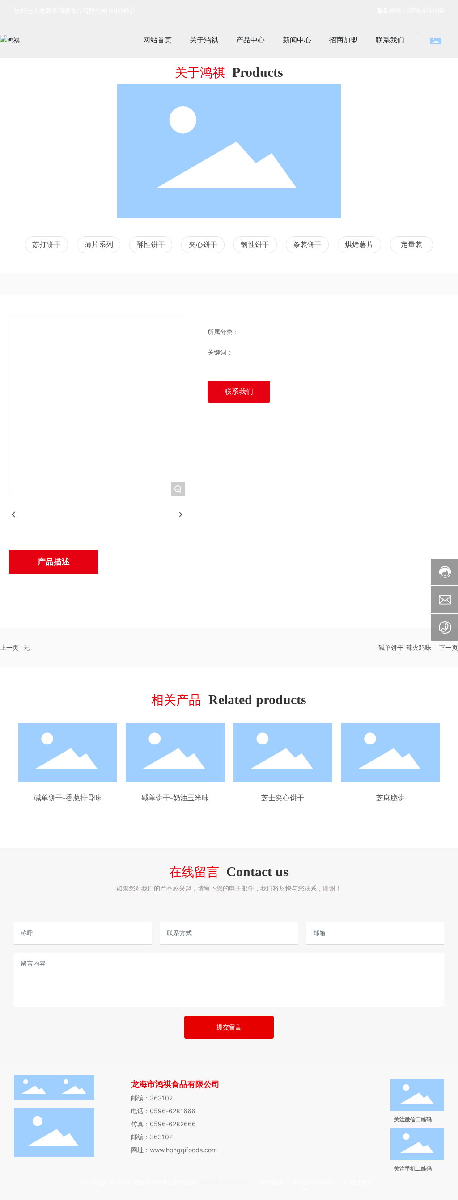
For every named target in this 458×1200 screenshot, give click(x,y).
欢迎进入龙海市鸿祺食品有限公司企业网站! (74, 11)
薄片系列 (99, 244)
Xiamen (324, 1182)
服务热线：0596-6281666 (410, 11)
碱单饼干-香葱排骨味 (68, 797)
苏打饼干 (46, 244)
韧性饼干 (255, 244)
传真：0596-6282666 (163, 1124)
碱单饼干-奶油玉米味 (175, 797)
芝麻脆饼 (390, 797)
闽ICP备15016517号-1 (227, 1182)
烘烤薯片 (359, 244)
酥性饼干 (150, 244)
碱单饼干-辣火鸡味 (404, 647)
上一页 (9, 647)
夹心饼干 (203, 244)
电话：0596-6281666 (163, 1111)
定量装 (411, 244)
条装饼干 (307, 244)
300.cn (303, 1182)
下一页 (448, 647)
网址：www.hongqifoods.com (174, 1150)
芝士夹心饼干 (282, 797)
